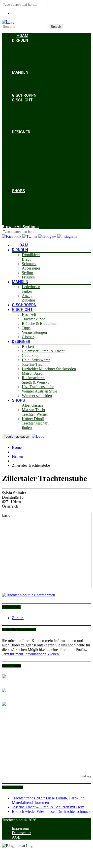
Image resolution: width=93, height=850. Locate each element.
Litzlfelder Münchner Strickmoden (49, 159)
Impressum (20, 828)
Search (56, 27)
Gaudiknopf (31, 146)
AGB (16, 837)
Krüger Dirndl (33, 209)
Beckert (28, 137)
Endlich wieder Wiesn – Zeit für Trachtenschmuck (51, 811)
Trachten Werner (35, 205)
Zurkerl (18, 618)
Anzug (27, 86)
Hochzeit (29, 105)
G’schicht (22, 100)
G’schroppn (24, 95)
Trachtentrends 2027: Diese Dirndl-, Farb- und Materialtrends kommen (48, 800)
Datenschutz (21, 833)
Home (17, 447)
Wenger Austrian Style (39, 182)
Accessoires (31, 59)
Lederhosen (31, 77)
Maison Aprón (33, 164)
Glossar (28, 127)
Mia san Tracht (33, 200)
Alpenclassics (32, 196)
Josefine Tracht (33, 155)
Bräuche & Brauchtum (39, 114)
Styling (27, 63)
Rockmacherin (33, 168)
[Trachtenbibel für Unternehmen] (28, 595)
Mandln (20, 72)
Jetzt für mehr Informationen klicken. (31, 654)
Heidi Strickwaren (36, 150)
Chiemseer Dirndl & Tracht (43, 141)
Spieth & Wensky (35, 173)
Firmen (17, 456)
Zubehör (28, 91)
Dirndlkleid (31, 45)
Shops (18, 190)
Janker (27, 82)
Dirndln (20, 40)
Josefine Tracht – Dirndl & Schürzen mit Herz (48, 807)
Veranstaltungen (34, 123)
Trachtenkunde (33, 109)
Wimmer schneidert (37, 186)
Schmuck (29, 54)
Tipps (26, 118)
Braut (26, 50)
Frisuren (28, 67)
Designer (21, 132)
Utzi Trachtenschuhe (38, 177)
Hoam (22, 35)
